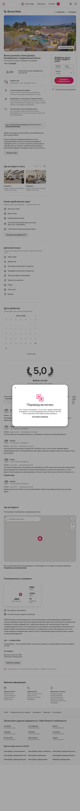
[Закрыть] (15, 388)
